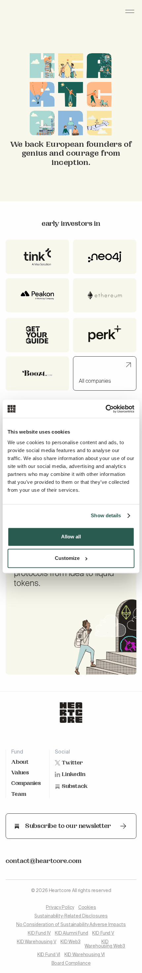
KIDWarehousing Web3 (105, 944)
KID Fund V (103, 933)
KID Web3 (70, 942)
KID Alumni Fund (71, 933)
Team (18, 795)
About (20, 762)
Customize (67, 558)
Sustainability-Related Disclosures (71, 916)
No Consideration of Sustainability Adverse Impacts (71, 925)
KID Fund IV (39, 933)
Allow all (71, 536)
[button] (130, 11)
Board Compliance (71, 963)
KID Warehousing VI (84, 955)
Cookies (87, 908)
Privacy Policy (60, 908)
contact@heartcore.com (44, 862)
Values (20, 773)
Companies (26, 784)
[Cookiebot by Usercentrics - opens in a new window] (105, 409)
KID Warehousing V (36, 942)
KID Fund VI (48, 955)
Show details (106, 516)
